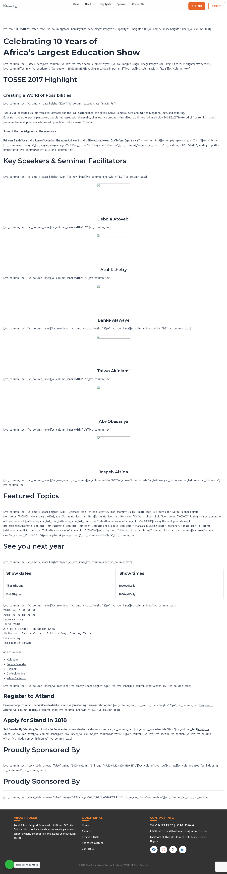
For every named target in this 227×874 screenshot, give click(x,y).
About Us (90, 4)
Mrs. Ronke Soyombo (42, 140)
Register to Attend (92, 842)
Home (76, 4)
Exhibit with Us (90, 837)
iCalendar (12, 659)
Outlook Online (16, 673)
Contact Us (138, 4)
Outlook (12, 669)
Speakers (121, 4)
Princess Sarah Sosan (15, 140)
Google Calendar (16, 664)
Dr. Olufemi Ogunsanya (124, 140)
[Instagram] (182, 849)
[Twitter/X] (163, 849)
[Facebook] (154, 849)
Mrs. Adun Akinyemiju (68, 140)
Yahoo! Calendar (16, 678)
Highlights (105, 4)
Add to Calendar (12, 652)
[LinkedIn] (173, 849)
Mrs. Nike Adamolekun (96, 140)
